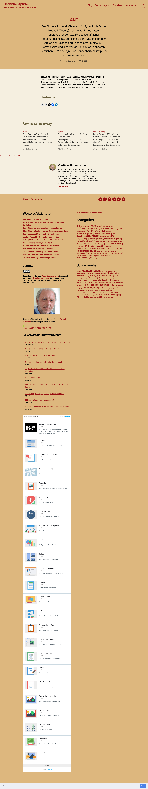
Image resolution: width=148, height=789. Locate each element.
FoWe (117, 278)
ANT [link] (83, 26)
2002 (79, 271)
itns (111, 236)
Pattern (90, 285)
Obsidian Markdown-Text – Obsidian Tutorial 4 (44, 362)
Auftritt (108, 229)
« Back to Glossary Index (10, 155)
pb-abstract (105, 284)
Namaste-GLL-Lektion (97, 244)
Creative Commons (41, 278)
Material (113, 241)
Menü (122, 241)
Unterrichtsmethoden (102, 292)
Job (86, 282)
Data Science (81, 231)
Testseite (117, 253)
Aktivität (87, 271)
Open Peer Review (32, 378)
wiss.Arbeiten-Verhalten (85, 295)
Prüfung (109, 288)
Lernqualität (110, 282)
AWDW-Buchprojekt (108, 271)
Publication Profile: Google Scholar (38, 249)
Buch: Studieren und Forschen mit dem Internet (43, 228)
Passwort (82, 246)
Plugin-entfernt (114, 248)
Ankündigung (105, 226)
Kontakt (130, 5)
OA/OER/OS (80, 285)
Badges (118, 229)
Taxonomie (36, 199)
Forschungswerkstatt (107, 278)
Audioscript (98, 229)
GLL (79, 280)
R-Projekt (106, 251)
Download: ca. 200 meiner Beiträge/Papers (41, 234)
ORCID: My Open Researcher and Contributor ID (43, 240)
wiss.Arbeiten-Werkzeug (108, 295)
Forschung (85, 233)
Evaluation (94, 278)
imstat (103, 236)
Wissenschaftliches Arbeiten (90, 297)
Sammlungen (102, 5)
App (90, 229)
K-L (91, 282)
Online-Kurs (115, 244)
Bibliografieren (82, 273)
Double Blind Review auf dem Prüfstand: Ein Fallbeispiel (48, 342)
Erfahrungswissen (82, 278)
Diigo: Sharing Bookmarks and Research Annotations (45, 231)
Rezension (83, 253)
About (26, 199)
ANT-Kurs (82, 229)
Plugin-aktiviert (84, 248)
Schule (107, 253)
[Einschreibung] (109, 140)
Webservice (105, 255)
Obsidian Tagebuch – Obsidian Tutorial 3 (41, 355)
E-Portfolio (105, 276)
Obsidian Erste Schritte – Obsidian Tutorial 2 (43, 349)
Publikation (86, 250)
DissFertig (94, 276)
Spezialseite (107, 290)
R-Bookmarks (82, 290)
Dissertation (83, 276)
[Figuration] (74, 140)
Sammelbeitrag (97, 253)
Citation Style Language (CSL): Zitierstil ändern (44, 394)
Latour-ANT (83, 239)
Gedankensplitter (16, 4)
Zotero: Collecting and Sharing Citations (40, 257)
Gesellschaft (84, 236)
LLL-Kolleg (119, 282)
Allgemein (86, 226)
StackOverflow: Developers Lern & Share (40, 252)
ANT (97, 271)
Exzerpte (108, 231)
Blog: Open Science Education (35, 219)
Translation (91, 292)
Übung (96, 258)
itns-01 (115, 280)
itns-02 (80, 282)
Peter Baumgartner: (50, 276)
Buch (103, 273)
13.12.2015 (85, 61)
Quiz (99, 251)
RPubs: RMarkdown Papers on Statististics (41, 246)
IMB (95, 236)
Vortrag (114, 293)
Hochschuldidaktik (101, 280)
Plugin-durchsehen (98, 248)
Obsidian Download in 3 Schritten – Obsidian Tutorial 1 (47, 407)
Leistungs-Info (101, 241)
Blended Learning (94, 273)
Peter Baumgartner (71, 61)
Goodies (117, 5)
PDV (79, 288)
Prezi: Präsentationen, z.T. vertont (37, 243)
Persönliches (96, 246)
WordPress (108, 297)
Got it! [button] (142, 786)
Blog (90, 5)
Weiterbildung (84, 258)
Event (100, 231)
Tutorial (82, 255)
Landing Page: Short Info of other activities (41, 237)
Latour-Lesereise (99, 282)
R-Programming (93, 290)
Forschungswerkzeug (105, 234)
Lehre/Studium (86, 241)
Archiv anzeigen (64, 186)
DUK (90, 231)
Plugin (108, 246)
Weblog (94, 255)
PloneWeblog (94, 287)
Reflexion (114, 251)
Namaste (82, 244)
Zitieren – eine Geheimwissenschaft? (40, 400)
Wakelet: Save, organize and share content (41, 255)
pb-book (119, 285)
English (115, 276)
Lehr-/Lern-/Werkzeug (106, 238)
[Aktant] (39, 140)
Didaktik (113, 273)
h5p (86, 280)
